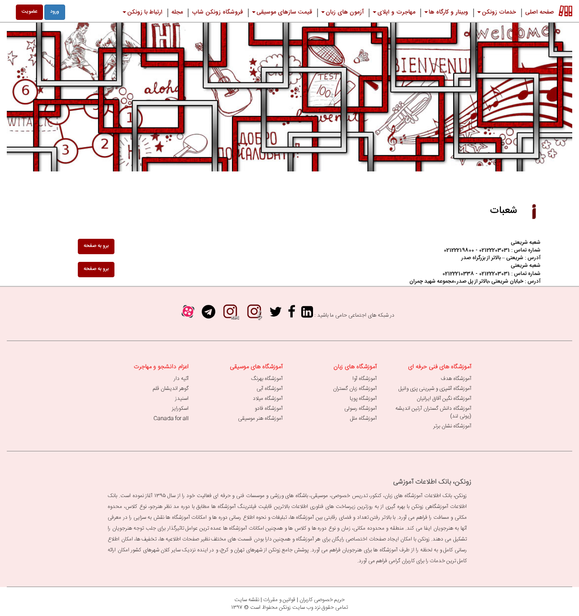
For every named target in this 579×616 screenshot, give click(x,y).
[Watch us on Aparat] (188, 315)
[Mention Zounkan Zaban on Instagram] (230, 315)
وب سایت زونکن (296, 607)
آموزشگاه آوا (364, 378)
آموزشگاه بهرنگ (267, 378)
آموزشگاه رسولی (360, 408)
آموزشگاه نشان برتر (452, 426)
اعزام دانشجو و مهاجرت (161, 367)
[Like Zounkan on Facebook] (291, 315)
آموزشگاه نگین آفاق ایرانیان (444, 398)
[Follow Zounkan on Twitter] (275, 315)
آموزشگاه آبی (269, 388)
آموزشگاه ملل (363, 418)
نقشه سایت (246, 599)
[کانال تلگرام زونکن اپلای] (208, 315)
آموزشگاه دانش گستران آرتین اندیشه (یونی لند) (433, 412)
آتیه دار (181, 378)
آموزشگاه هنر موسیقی (260, 418)
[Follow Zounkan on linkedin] (307, 315)
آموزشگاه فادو (269, 408)
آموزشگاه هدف (456, 378)
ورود (54, 12)
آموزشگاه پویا (363, 398)
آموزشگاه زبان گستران (355, 388)
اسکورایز (180, 408)
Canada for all (171, 418)
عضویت (29, 12)
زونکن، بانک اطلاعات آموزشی (432, 482)
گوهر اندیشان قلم (171, 388)
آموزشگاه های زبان (355, 367)
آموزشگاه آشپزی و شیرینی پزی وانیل (435, 388)
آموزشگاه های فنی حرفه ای (439, 367)
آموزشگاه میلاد (268, 398)
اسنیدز (182, 398)
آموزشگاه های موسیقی (256, 367)
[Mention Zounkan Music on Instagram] (254, 315)
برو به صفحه (96, 246)
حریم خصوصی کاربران (322, 599)
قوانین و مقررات (279, 599)
